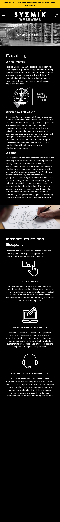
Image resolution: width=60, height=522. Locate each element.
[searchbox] (40, 15)
